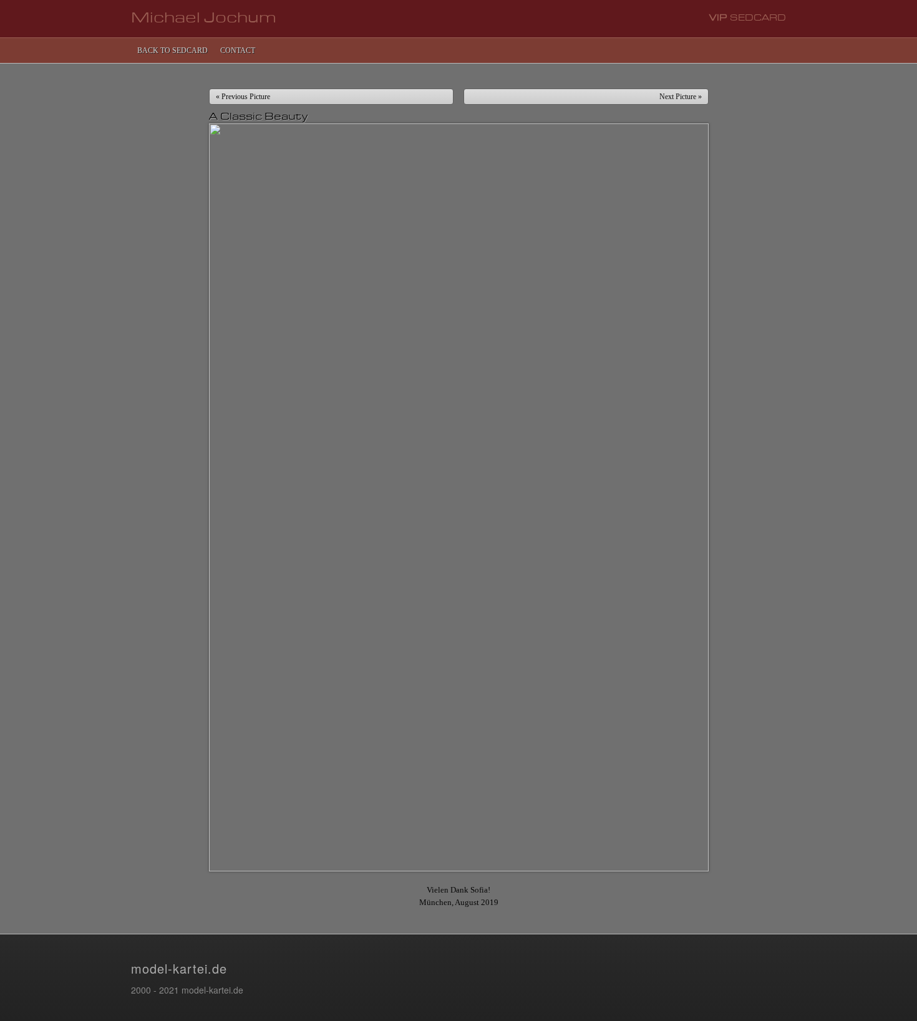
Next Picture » (680, 96)
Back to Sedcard (172, 50)
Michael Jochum (203, 18)
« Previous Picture (243, 96)
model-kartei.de (179, 968)
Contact (237, 50)
